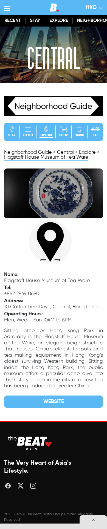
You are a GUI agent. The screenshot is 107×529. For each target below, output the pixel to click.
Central (65, 152)
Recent (12, 20)
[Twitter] (20, 486)
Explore (58, 20)
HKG (91, 7)
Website (53, 401)
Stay (35, 20)
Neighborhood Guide (28, 152)
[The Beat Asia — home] (30, 443)
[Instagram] (33, 486)
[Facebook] (8, 486)
